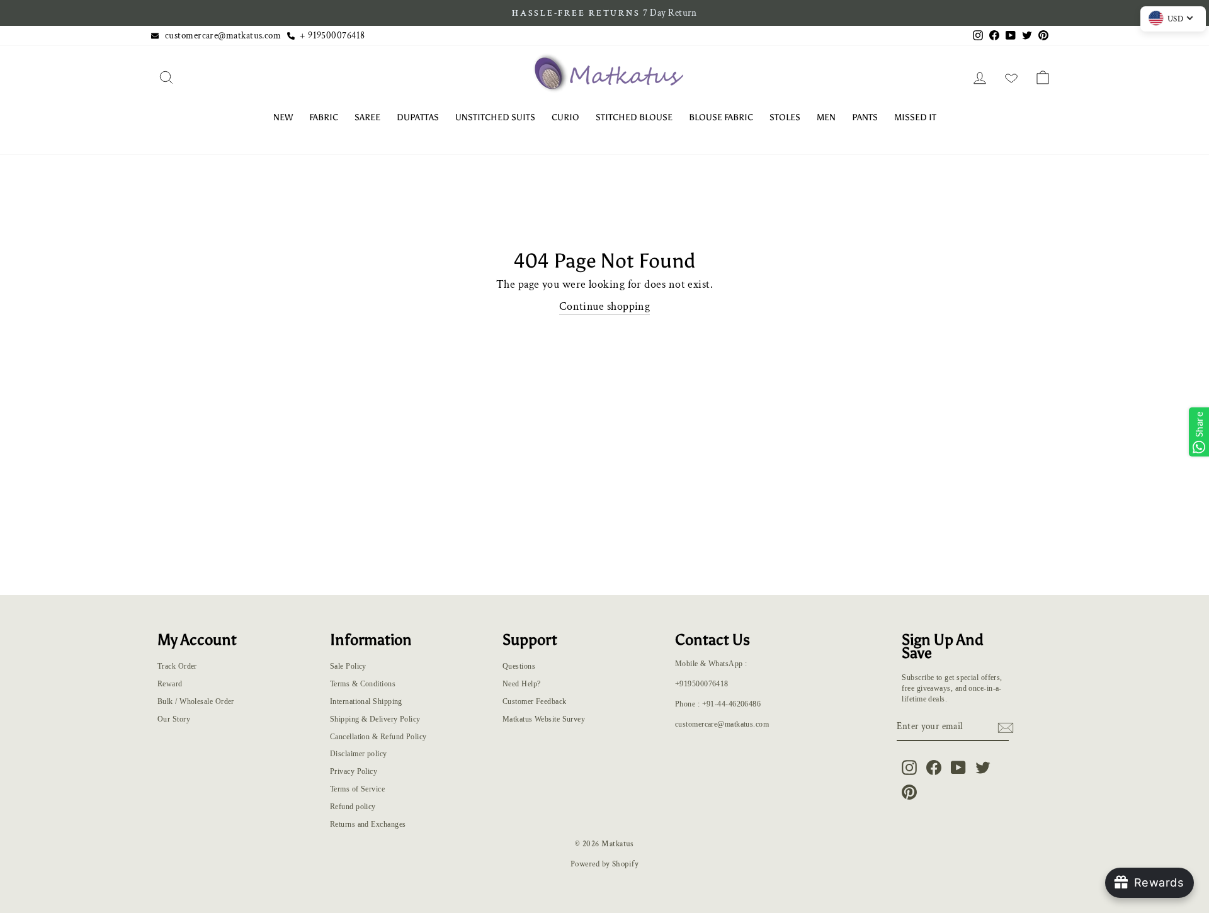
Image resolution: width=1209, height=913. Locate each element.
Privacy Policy (353, 771)
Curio (565, 117)
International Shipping (366, 701)
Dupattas (418, 117)
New (283, 117)
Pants (865, 117)
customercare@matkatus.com (223, 35)
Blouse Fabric (721, 117)
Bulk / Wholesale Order (195, 701)
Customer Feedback (534, 701)
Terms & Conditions (362, 683)
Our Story (173, 719)
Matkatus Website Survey (543, 719)
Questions (518, 666)
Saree (367, 117)
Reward (170, 683)
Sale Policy (348, 666)
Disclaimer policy (358, 753)
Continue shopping (604, 306)
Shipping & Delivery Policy (375, 719)
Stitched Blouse (634, 117)
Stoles (784, 117)
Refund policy (353, 806)
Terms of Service (357, 789)
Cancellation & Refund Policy (378, 736)
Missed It (915, 117)
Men (826, 117)
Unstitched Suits (495, 117)
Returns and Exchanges (368, 824)
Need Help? (521, 683)
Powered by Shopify (604, 864)
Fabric (323, 117)
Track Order (177, 666)
